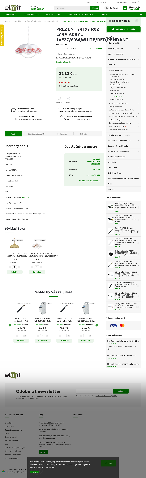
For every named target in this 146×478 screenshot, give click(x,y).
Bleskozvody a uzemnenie (118, 151)
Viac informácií (48, 467)
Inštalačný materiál (115, 48)
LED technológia (115, 120)
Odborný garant (11, 437)
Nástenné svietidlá (116, 99)
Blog (6, 444)
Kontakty (88, 2)
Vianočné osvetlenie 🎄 (117, 126)
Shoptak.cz (26, 472)
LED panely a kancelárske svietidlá (121, 110)
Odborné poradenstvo (13, 451)
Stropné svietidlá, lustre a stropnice (93, 161)
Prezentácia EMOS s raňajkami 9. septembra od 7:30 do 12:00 (51, 424)
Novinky (111, 189)
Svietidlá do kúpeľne (117, 79)
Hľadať (95, 8)
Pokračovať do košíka (125, 29)
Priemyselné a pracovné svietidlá (121, 113)
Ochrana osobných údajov (15, 447)
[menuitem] (12, 14)
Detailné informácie (63, 62)
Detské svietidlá (115, 85)
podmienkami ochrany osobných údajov (106, 396)
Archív (43, 452)
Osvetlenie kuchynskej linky (119, 82)
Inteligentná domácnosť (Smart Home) (123, 178)
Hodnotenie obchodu (13, 454)
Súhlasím (108, 463)
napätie (23, 197)
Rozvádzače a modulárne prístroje (121, 59)
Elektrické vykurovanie (117, 157)
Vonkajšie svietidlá (116, 106)
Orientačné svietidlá (117, 93)
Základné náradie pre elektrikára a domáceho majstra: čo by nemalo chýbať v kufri (55, 444)
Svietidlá (111, 64)
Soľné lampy (114, 90)
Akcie (110, 184)
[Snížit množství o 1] (10, 267)
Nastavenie (35, 472)
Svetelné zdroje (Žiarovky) (118, 103)
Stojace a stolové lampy (118, 88)
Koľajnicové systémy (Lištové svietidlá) (123, 116)
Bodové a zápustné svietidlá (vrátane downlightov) (122, 75)
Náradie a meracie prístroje (119, 135)
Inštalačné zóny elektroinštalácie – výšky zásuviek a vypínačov (54, 437)
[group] (21, 325)
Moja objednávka (11, 458)
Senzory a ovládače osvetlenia (120, 123)
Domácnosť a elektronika (118, 146)
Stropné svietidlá (116, 96)
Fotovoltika (112, 167)
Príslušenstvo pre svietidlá (118, 129)
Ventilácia (112, 162)
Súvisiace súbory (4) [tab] (36, 133)
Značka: (96, 49)
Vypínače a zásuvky (116, 54)
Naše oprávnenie (11, 440)
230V (29, 197)
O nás (134, 2)
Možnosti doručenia (70, 86)
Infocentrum (101, 2)
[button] (21, 334)
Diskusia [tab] (83, 133)
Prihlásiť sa (120, 391)
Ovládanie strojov (115, 173)
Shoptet (14, 472)
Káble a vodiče (114, 43)
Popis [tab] (13, 133)
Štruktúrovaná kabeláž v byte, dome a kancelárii (53, 430)
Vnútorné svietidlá (116, 70)
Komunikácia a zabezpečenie (119, 140)
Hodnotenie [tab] (62, 133)
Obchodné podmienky (119, 2)
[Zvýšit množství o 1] (19, 267)
